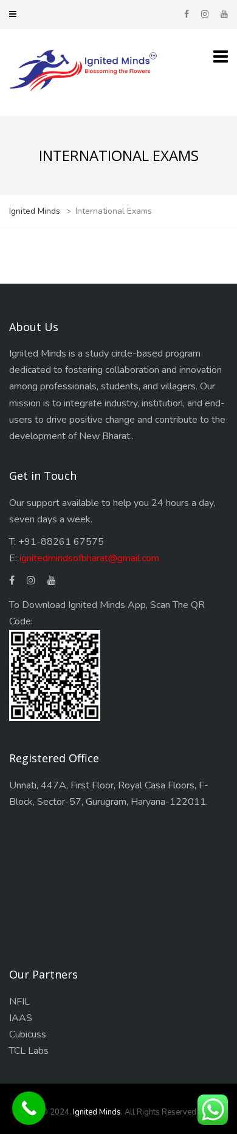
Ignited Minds (97, 1112)
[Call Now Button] (29, 1108)
